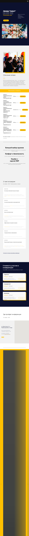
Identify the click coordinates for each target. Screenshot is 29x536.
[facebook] (2, 337)
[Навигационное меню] (27, 1)
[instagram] (3, 337)
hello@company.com (7, 334)
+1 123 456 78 (7, 333)
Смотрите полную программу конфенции (11, 253)
